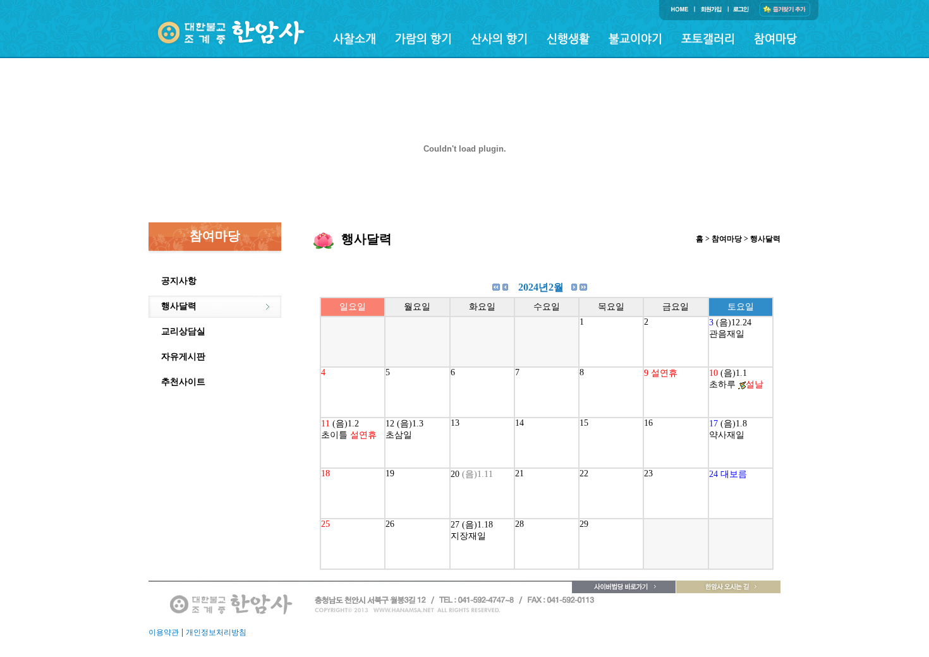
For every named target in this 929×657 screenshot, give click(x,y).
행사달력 (179, 306)
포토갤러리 (708, 38)
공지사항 (179, 281)
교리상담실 (183, 331)
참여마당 (775, 38)
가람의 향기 (423, 38)
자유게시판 (183, 356)
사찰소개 (354, 38)
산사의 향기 (499, 38)
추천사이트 (183, 382)
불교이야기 (635, 38)
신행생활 (568, 38)
